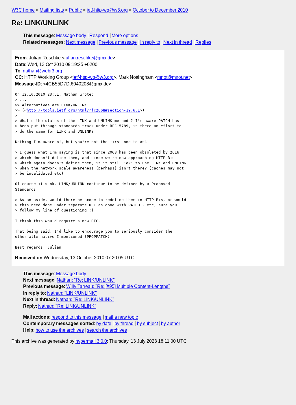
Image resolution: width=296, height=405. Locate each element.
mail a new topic (121, 317)
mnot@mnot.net (173, 77)
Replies (203, 42)
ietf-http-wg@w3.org (107, 10)
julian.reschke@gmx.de (88, 57)
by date (103, 323)
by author (170, 323)
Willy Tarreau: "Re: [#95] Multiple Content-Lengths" (118, 286)
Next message (80, 42)
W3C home (23, 10)
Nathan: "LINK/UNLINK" (72, 293)
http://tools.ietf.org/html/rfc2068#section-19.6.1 (83, 110)
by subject (147, 323)
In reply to (150, 42)
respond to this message (76, 317)
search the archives (107, 330)
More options (125, 35)
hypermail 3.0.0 (91, 341)
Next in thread (177, 42)
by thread (124, 323)
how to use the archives (60, 330)
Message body (71, 35)
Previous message (118, 42)
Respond (98, 35)
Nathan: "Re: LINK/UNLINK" (86, 280)
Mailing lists (52, 10)
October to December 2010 (160, 10)
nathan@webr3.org (42, 70)
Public (75, 10)
